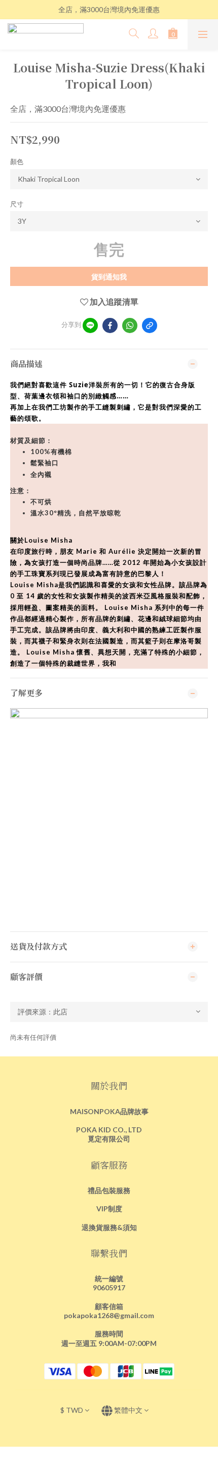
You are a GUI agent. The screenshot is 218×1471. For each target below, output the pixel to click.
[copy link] (149, 325)
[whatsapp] (129, 325)
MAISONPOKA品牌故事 (109, 1111)
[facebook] (110, 325)
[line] (90, 325)
